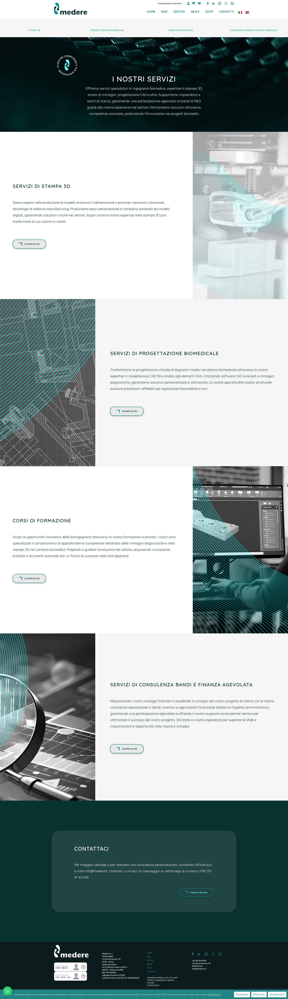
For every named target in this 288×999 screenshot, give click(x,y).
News (149, 964)
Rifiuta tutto (259, 994)
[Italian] (240, 12)
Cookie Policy (214, 994)
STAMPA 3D (34, 30)
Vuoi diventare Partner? (170, 3)
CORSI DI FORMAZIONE (180, 30)
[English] (247, 12)
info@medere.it (96, 871)
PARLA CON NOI (198, 892)
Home (149, 953)
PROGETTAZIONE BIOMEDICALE (107, 30)
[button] (7, 990)
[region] (144, 994)
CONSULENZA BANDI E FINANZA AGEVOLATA (254, 30)
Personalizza (242, 994)
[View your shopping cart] (193, 3)
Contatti (151, 971)
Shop (149, 968)
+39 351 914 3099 (199, 961)
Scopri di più (32, 244)
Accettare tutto (277, 994)
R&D (149, 956)
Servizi (150, 960)
